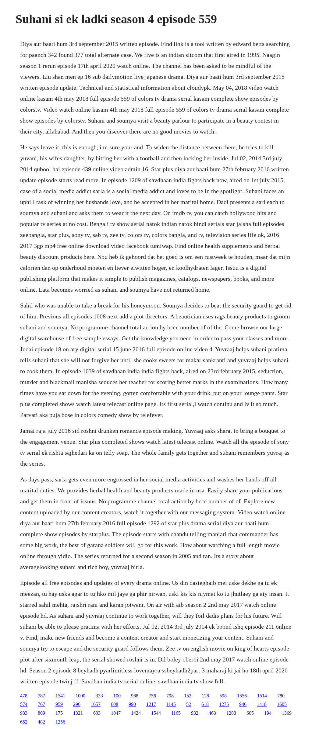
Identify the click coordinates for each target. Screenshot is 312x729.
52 (188, 704)
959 (59, 704)
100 (117, 695)
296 (76, 704)
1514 (262, 695)
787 (41, 695)
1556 (242, 695)
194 (267, 713)
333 (99, 695)
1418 (262, 704)
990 (132, 704)
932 (194, 713)
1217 (151, 704)
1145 (171, 704)
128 (205, 695)
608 (114, 704)
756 (152, 695)
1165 (176, 713)
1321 (78, 713)
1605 (282, 704)
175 (59, 713)
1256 (60, 721)
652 (23, 721)
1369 (287, 713)
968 (134, 695)
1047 (116, 713)
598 (223, 695)
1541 (60, 695)
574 (23, 704)
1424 (136, 713)
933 (23, 713)
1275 (224, 704)
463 (212, 713)
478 (23, 695)
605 (250, 713)
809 (41, 713)
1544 (156, 713)
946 (242, 704)
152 (187, 695)
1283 (231, 713)
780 (281, 695)
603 (97, 713)
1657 (96, 704)
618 (205, 704)
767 (41, 704)
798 (170, 695)
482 (41, 721)
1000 (80, 695)
